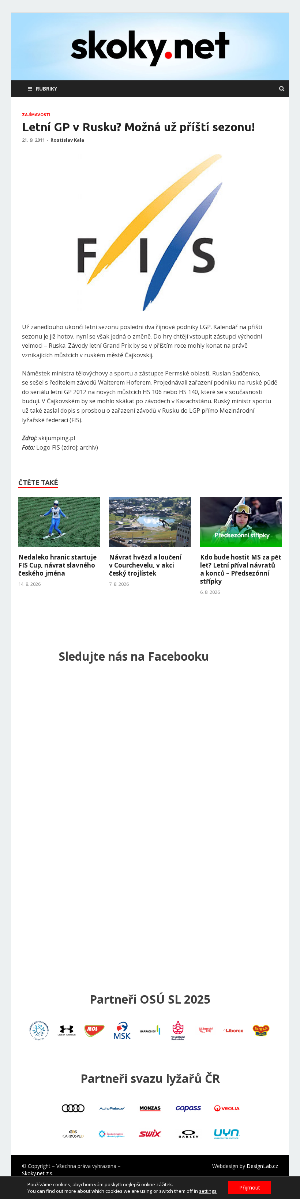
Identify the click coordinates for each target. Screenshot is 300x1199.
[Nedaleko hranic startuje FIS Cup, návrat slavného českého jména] (59, 549)
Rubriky (46, 88)
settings (208, 1191)
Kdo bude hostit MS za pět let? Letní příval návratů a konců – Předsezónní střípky (240, 569)
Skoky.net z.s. (37, 1173)
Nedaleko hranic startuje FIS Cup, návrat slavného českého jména (57, 565)
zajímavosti (36, 114)
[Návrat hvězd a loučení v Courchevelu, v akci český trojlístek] (150, 549)
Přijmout (249, 1187)
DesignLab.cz (262, 1165)
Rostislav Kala (67, 140)
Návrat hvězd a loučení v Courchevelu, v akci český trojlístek (145, 565)
